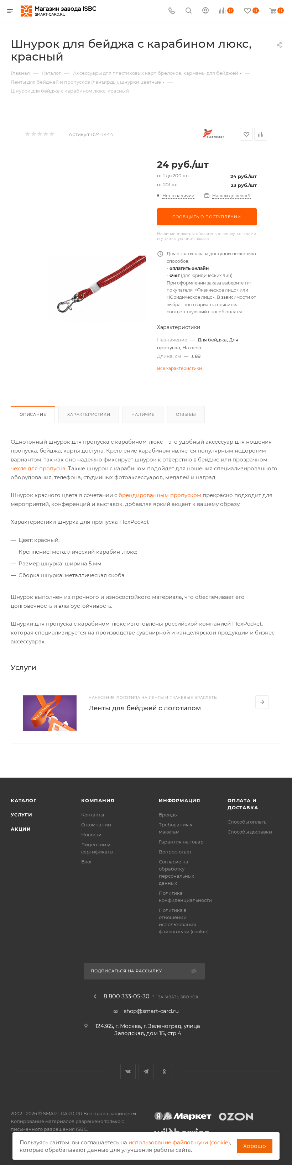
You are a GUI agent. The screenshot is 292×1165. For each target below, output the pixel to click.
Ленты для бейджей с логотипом (145, 708)
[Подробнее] (262, 702)
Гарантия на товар (181, 842)
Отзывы (186, 414)
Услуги (21, 814)
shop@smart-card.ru (151, 1011)
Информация (179, 800)
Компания (97, 800)
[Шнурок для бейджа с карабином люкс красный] (97, 289)
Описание (33, 414)
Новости (91, 834)
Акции (21, 829)
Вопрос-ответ (175, 852)
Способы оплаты (247, 822)
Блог (86, 861)
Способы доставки (250, 832)
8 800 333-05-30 (127, 996)
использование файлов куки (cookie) (179, 1142)
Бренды (168, 814)
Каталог (24, 800)
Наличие (143, 414)
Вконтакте (128, 1071)
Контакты (92, 814)
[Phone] (171, 11)
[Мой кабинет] (205, 11)
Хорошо (254, 1146)
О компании (96, 824)
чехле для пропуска (38, 468)
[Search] (189, 11)
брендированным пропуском (160, 495)
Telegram (146, 1071)
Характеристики (88, 414)
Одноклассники (164, 1071)
